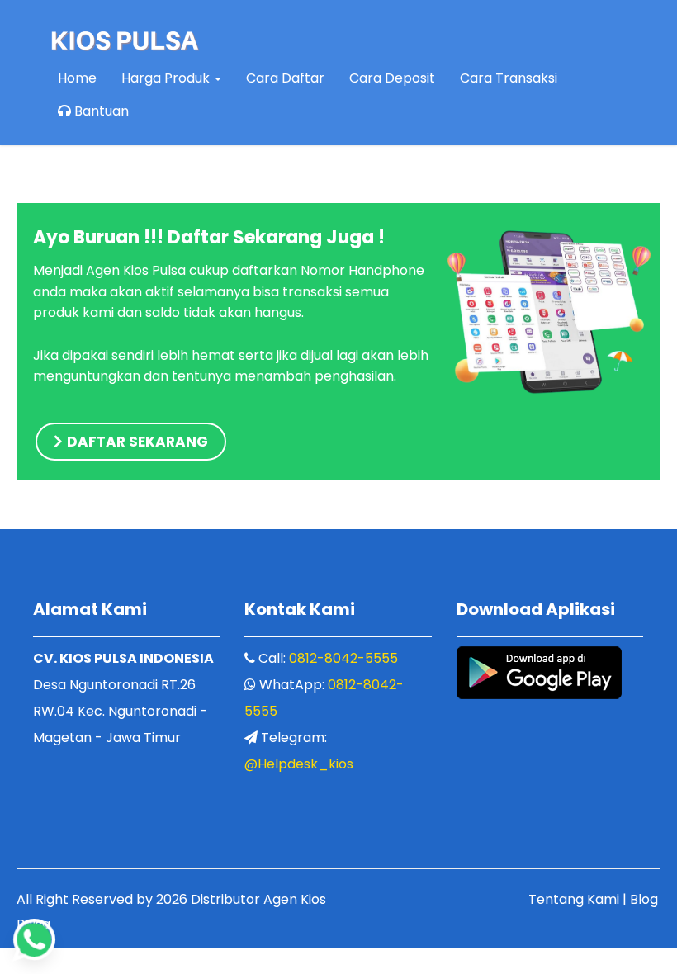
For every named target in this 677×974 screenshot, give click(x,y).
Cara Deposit (392, 78)
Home (77, 78)
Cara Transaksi (508, 78)
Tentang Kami (573, 899)
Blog (644, 899)
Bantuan (100, 111)
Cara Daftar (285, 78)
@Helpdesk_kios (298, 763)
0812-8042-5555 (343, 658)
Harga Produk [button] (167, 78)
